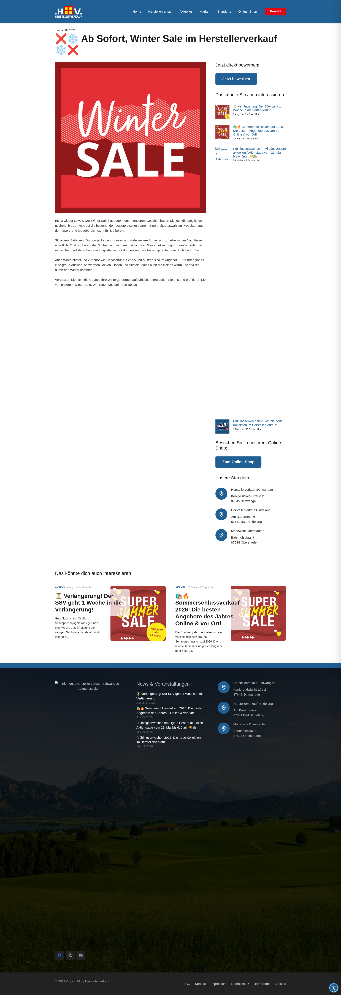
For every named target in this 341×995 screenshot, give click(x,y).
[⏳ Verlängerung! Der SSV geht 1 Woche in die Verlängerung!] (222, 112)
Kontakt (200, 984)
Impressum (218, 984)
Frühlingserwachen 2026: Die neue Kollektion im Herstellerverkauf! (258, 423)
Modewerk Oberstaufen (247, 531)
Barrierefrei (262, 984)
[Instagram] (70, 955)
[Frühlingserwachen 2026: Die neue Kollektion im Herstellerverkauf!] (222, 426)
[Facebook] (59, 955)
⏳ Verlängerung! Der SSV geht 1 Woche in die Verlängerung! (257, 108)
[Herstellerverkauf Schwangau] (223, 494)
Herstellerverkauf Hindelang (250, 510)
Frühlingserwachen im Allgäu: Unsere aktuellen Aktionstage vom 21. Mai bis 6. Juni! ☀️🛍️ (259, 152)
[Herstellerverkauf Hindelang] (223, 514)
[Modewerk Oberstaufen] (223, 535)
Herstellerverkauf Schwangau (252, 489)
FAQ (187, 984)
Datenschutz (240, 984)
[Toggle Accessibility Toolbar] (333, 987)
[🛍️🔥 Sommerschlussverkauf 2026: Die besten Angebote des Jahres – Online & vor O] (222, 132)
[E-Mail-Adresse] (80, 955)
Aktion (60, 587)
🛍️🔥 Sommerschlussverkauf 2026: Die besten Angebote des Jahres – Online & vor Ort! (258, 130)
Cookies (280, 984)
